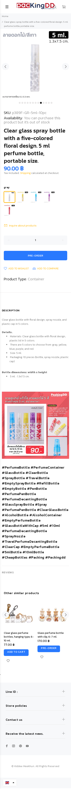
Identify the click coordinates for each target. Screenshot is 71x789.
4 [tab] (28, 103)
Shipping (25, 173)
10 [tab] (43, 103)
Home (5, 16)
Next (65, 66)
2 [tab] (22, 103)
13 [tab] (51, 103)
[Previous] (5, 614)
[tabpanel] (35, 64)
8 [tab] (38, 103)
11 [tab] (46, 103)
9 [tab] (41, 103)
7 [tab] (36, 103)
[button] (10, 782)
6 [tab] (33, 103)
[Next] (65, 614)
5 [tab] (30, 103)
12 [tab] (49, 103)
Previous (5, 66)
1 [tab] (20, 103)
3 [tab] (25, 103)
